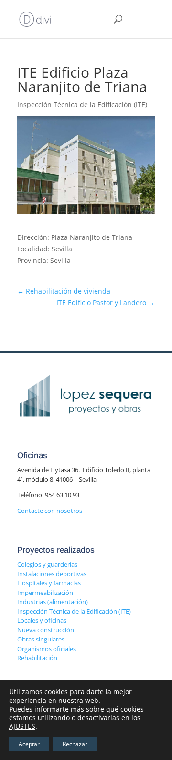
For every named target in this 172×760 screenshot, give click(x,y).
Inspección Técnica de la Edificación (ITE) (74, 611)
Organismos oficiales (46, 648)
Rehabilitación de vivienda (63, 291)
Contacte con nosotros (49, 510)
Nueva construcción (45, 630)
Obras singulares (40, 639)
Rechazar (75, 744)
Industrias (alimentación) (52, 601)
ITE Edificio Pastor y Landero (105, 302)
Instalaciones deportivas (51, 574)
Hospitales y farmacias (49, 583)
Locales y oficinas (41, 620)
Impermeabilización (45, 592)
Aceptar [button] (29, 744)
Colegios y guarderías (47, 564)
